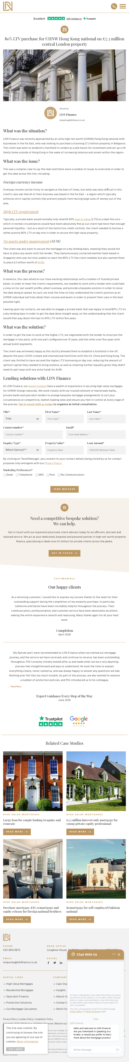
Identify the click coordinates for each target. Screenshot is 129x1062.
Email (70, 427)
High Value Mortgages (19, 984)
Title (6, 412)
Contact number (13, 427)
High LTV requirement (20, 211)
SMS (41, 475)
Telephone (25, 475)
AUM (41, 262)
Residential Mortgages (19, 990)
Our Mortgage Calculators (21, 1009)
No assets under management (26, 241)
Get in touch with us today (36, 404)
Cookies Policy (25, 1019)
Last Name (94, 412)
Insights (61, 990)
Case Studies (64, 984)
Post (52, 475)
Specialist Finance (17, 996)
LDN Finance (8, 6)
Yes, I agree (15, 1049)
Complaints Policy (44, 1019)
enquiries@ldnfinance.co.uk (20, 961)
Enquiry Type (12, 443)
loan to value (83, 219)
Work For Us (63, 1009)
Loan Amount (95, 443)
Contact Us (62, 1003)
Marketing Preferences (18, 470)
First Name (52, 412)
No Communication (72, 475)
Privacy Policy (53, 463)
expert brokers (37, 386)
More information (27, 1041)
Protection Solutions (19, 1003)
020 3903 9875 (11, 948)
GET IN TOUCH (62, 553)
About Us (62, 996)
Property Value (54, 443)
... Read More (14, 686)
